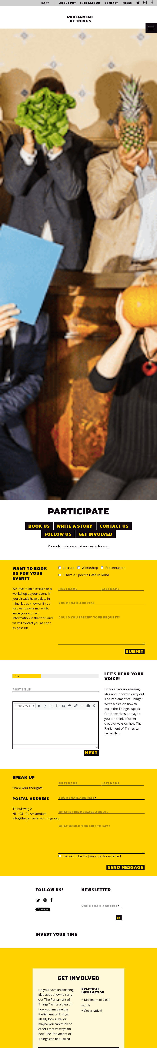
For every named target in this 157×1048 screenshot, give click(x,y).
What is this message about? (83, 812)
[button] (25, 705)
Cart (45, 3)
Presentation (115, 568)
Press (127, 3)
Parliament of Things (80, 19)
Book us (39, 526)
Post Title (22, 689)
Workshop (90, 568)
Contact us (114, 526)
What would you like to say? (84, 826)
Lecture (68, 568)
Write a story (75, 526)
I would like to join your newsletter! (92, 856)
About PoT (67, 3)
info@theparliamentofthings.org (35, 818)
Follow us (58, 534)
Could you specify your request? (89, 617)
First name (67, 589)
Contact (111, 3)
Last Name (110, 783)
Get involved (95, 534)
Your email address (76, 603)
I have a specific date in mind (86, 575)
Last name (110, 589)
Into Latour (90, 3)
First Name (67, 783)
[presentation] (24, 706)
